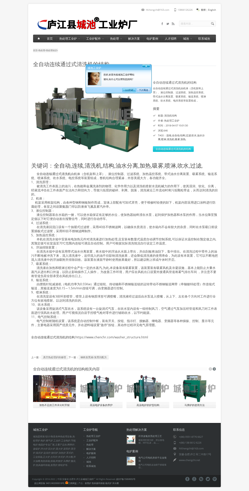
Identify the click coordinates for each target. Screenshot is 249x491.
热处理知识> (52, 50)
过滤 (188, 135)
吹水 (193, 135)
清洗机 (170, 139)
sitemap (167, 23)
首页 (50, 38)
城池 (186, 38)
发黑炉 (88, 483)
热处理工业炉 (68, 38)
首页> (36, 50)
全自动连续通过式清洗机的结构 (173, 149)
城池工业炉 (88, 479)
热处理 (114, 38)
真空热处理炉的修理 (54, 357)
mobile (162, 23)
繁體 (203, 9)
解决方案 (134, 38)
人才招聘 (170, 38)
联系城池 (204, 38)
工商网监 (72, 483)
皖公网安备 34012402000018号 (49, 483)
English (212, 9)
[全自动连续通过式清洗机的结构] (89, 116)
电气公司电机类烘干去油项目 (153, 459)
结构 (182, 135)
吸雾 (177, 139)
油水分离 (127, 165)
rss (173, 23)
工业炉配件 (93, 38)
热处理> (42, 50)
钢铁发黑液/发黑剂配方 (94, 357)
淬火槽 (115, 483)
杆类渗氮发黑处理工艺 (150, 436)
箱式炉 (108, 483)
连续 (168, 135)
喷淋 (163, 139)
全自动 (176, 135)
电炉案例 (152, 38)
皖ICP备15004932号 (125, 479)
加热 (183, 139)
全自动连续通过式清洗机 (54, 174)
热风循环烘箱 (98, 483)
